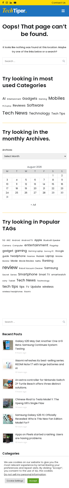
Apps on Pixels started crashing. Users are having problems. (39, 436)
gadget (7, 251)
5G (3, 240)
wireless (48, 287)
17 (7, 188)
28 (44, 192)
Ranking (47, 261)
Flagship (54, 245)
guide (5, 256)
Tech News (15, 113)
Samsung (51, 268)
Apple (38, 240)
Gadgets (29, 98)
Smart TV (44, 274)
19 (26, 188)
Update (36, 287)
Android (16, 240)
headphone (18, 256)
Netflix (38, 261)
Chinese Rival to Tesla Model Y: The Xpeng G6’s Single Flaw (37, 401)
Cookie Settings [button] (15, 480)
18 (17, 188)
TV (27, 287)
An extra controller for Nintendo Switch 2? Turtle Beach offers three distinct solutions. (40, 383)
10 (7, 184)
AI (4, 98)
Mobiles (56, 98)
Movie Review (26, 260)
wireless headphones (12, 291)
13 (35, 184)
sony (4, 280)
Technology (39, 113)
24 (7, 192)
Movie (14, 260)
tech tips (10, 286)
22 (53, 188)
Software (35, 105)
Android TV (27, 240)
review (10, 267)
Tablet (12, 280)
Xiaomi (27, 291)
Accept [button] (33, 480)
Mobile (59, 256)
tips (21, 287)
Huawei (40, 256)
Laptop (50, 256)
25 (16, 192)
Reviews (19, 105)
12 (26, 184)
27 (35, 192)
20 (35, 188)
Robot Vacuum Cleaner (31, 268)
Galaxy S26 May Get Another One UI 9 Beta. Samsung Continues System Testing (39, 345)
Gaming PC (49, 251)
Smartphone (27, 274)
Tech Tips (58, 113)
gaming (21, 251)
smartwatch (58, 274)
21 (44, 188)
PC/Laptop (6, 106)
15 (53, 184)
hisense (31, 256)
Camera (6, 245)
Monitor (5, 261)
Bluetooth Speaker (51, 240)
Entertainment (14, 99)
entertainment (36, 245)
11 (16, 184)
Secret (5, 274)
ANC (9, 240)
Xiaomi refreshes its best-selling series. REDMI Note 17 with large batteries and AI (39, 364)
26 (26, 192)
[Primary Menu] (63, 11)
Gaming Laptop (35, 251)
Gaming (43, 99)
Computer (18, 245)
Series (13, 274)
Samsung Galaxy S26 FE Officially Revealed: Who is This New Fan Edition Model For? (38, 418)
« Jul (33, 204)
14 (44, 184)
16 (62, 184)
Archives (7, 149)
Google (59, 251)
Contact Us (58, 2)
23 (62, 188)
